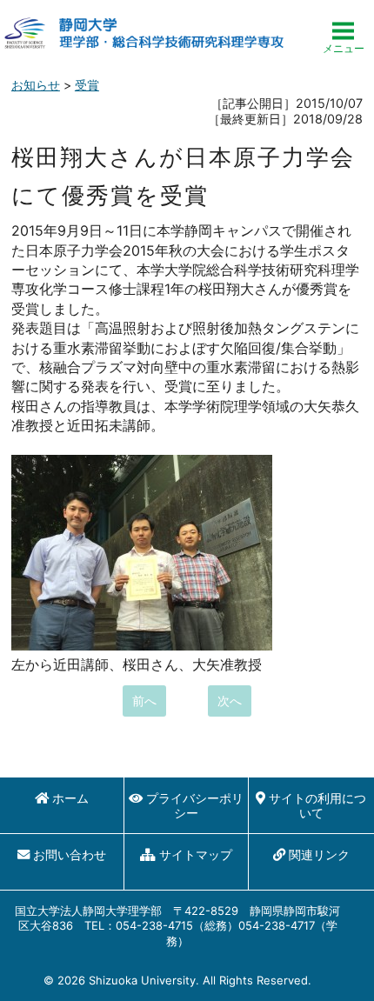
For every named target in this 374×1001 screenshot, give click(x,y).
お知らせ (35, 84)
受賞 (87, 84)
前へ (144, 700)
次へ (229, 700)
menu (343, 32)
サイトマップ (195, 854)
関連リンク (319, 854)
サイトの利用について (317, 805)
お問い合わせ (69, 854)
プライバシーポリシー (195, 805)
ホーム (70, 798)
